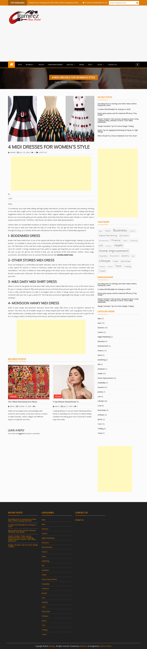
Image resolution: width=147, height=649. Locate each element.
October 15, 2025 (24, 406)
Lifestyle (70, 65)
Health (41, 65)
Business (29, 65)
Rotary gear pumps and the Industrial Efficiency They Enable (117, 114)
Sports (110, 266)
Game (125, 241)
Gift (101, 245)
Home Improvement (55, 65)
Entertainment (104, 241)
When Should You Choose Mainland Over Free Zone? (117, 136)
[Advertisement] (73, 42)
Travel (81, 65)
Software (102, 266)
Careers (132, 231)
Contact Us (112, 65)
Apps (100, 231)
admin (12, 152)
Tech (90, 65)
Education (124, 235)
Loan (115, 261)
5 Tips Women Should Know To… (66, 402)
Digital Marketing (108, 235)
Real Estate (125, 261)
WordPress (83, 646)
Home (57, 82)
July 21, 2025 (68, 406)
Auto (20, 65)
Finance (115, 240)
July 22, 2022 (24, 152)
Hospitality (103, 256)
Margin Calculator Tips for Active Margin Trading (116, 126)
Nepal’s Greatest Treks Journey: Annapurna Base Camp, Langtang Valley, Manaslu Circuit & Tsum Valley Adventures (118, 120)
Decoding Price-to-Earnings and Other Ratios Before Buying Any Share (41, 2)
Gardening (133, 241)
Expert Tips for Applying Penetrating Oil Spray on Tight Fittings (118, 131)
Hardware (109, 246)
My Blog (51, 646)
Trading (127, 266)
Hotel (100, 65)
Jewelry (125, 255)
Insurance (114, 255)
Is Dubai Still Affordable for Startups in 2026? (90, 2)
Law (133, 256)
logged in (21, 433)
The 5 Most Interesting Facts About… (23, 402)
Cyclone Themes (105, 646)
